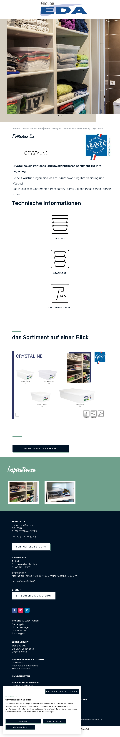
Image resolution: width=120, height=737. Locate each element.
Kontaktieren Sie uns (31, 547)
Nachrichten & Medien (26, 682)
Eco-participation (21, 668)
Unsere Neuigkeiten (22, 685)
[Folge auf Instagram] (20, 610)
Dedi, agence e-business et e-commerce (84, 719)
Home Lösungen (21, 627)
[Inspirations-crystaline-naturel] (23, 501)
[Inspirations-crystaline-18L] (60, 501)
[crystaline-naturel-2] (63, 113)
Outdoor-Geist (20, 630)
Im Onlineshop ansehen (40, 448)
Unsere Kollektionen (25, 620)
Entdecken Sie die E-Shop (34, 596)
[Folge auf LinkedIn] (27, 610)
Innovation (17, 662)
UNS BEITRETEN (21, 676)
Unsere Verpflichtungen (28, 659)
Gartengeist (18, 624)
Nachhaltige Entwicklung (25, 665)
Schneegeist (19, 633)
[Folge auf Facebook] (14, 610)
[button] (11, 696)
